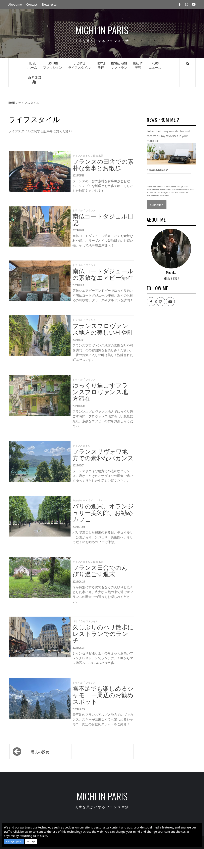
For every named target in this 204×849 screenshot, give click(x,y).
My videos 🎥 (34, 79)
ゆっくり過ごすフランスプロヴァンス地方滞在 (100, 391)
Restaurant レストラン (119, 65)
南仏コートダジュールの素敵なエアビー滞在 (103, 274)
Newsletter (50, 4)
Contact (31, 4)
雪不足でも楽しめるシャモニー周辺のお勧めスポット (103, 695)
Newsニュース (155, 65)
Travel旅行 (100, 65)
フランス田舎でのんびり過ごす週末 (100, 570)
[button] (14, 841)
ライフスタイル (81, 155)
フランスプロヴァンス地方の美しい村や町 (103, 328)
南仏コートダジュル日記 (103, 219)
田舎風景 (98, 155)
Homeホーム (32, 65)
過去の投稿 (40, 751)
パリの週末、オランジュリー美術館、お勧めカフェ (103, 512)
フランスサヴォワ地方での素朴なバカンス (103, 454)
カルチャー (79, 500)
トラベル (78, 210)
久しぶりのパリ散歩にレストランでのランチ (103, 633)
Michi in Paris (102, 30)
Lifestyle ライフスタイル (79, 65)
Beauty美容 (138, 65)
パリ (75, 621)
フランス (91, 210)
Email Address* (157, 170)
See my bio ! (171, 278)
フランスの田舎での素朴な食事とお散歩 (103, 164)
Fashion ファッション (52, 65)
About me (15, 4)
